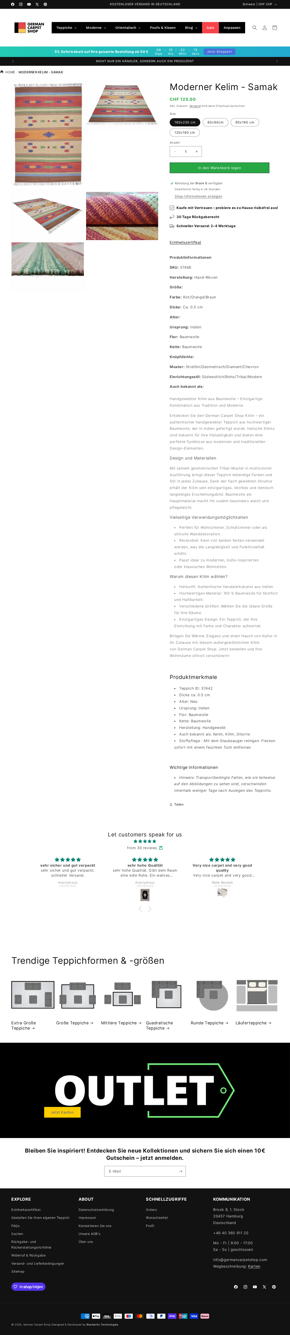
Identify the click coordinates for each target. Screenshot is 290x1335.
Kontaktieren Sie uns (95, 1226)
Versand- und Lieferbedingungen (37, 1263)
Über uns (86, 1242)
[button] (255, 28)
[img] (145, 841)
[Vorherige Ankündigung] (13, 61)
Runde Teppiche (207, 1022)
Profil (150, 1226)
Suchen (17, 1234)
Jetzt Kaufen (62, 1112)
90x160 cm (244, 122)
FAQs (15, 1226)
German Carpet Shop (37, 1324)
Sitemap (17, 1271)
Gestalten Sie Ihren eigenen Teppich (40, 1217)
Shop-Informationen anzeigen (198, 196)
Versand (195, 106)
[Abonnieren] (181, 1171)
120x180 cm (184, 132)
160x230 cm (185, 122)
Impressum (87, 1217)
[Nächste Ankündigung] (277, 61)
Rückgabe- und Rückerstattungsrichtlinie (31, 1244)
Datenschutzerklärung (96, 1210)
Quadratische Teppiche (159, 1025)
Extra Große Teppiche (23, 1025)
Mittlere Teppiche (119, 1022)
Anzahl (175, 142)
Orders (151, 1210)
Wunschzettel (157, 1217)
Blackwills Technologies (102, 1324)
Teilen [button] (179, 804)
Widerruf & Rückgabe (28, 1255)
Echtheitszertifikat (185, 242)
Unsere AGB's (89, 1234)
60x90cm (216, 122)
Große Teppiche (72, 1022)
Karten (254, 1266)
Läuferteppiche (251, 1022)
